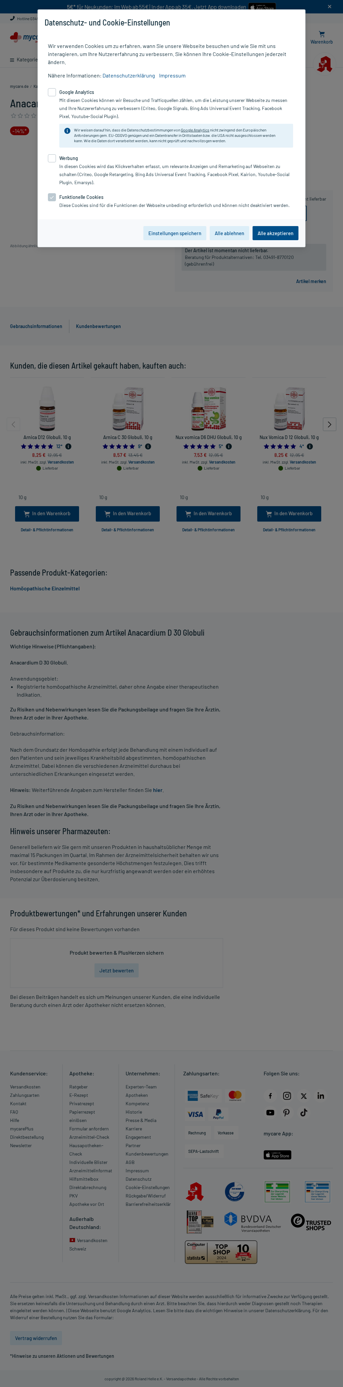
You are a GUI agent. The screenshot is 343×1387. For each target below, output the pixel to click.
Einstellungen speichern (174, 233)
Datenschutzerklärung (128, 75)
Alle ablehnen (229, 233)
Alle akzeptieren (275, 233)
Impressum (172, 75)
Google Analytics (195, 129)
